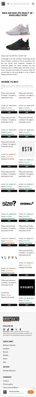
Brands (5, 352)
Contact (6, 381)
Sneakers (6, 348)
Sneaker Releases (9, 370)
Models (5, 355)
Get (30, 392)
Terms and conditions (10, 387)
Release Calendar (9, 345)
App (4, 362)
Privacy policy (8, 384)
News (5, 359)
